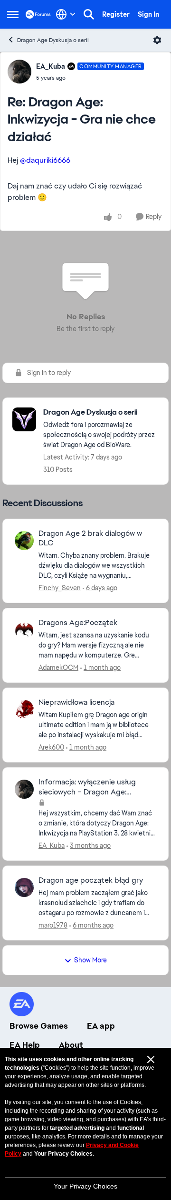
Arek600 (51, 747)
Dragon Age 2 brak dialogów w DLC (90, 538)
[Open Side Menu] (12, 14)
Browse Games (39, 1026)
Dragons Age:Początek (77, 622)
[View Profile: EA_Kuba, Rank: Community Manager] (19, 71)
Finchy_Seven (59, 588)
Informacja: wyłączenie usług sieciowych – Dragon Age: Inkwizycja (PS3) (87, 787)
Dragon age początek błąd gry (90, 880)
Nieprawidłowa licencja (76, 702)
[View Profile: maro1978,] (24, 887)
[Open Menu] (157, 40)
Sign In (148, 14)
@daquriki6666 (45, 160)
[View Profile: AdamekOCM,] (24, 629)
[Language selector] (66, 14)
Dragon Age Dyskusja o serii (53, 40)
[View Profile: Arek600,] (24, 709)
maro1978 (52, 925)
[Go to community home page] (38, 14)
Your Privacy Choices (85, 1186)
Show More (90, 960)
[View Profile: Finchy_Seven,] (24, 540)
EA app (101, 1026)
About (71, 1045)
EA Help (25, 1045)
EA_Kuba (50, 66)
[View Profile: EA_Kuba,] (24, 789)
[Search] (89, 14)
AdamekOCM (58, 667)
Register (116, 14)
